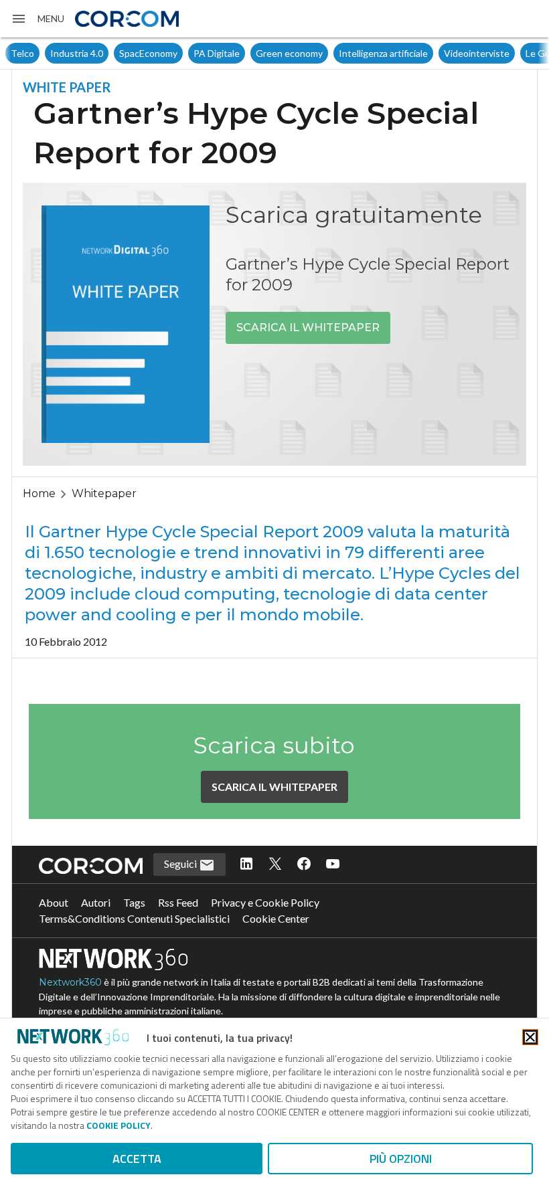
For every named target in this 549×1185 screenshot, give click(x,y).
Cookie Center (275, 918)
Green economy (289, 53)
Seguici (181, 863)
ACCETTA (136, 1159)
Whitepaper (104, 493)
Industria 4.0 (76, 53)
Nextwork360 (70, 982)
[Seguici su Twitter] (275, 864)
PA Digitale (216, 53)
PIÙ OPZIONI (401, 1159)
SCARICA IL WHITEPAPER (308, 327)
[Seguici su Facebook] (304, 864)
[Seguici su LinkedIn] (246, 864)
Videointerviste (476, 53)
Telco (22, 53)
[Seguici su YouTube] (333, 864)
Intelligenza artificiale (383, 53)
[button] (37, 18)
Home (39, 493)
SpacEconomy (148, 53)
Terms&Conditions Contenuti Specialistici (134, 918)
